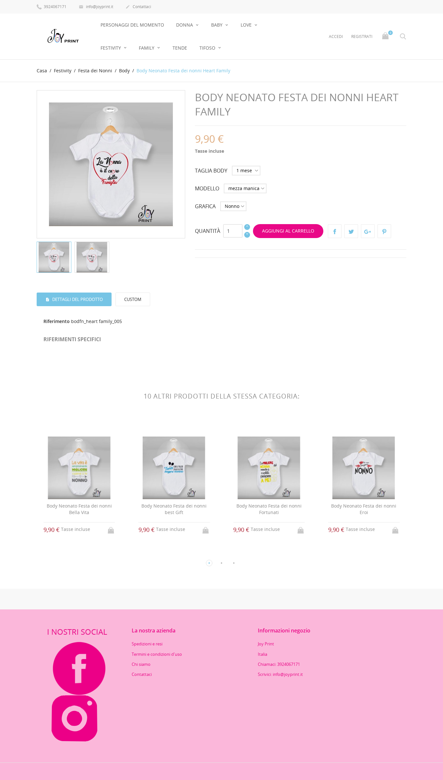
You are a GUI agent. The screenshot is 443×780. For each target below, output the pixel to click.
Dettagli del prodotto (77, 299)
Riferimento (56, 321)
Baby (217, 25)
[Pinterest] (384, 231)
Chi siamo (141, 664)
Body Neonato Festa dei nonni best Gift (174, 509)
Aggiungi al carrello (288, 231)
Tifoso (208, 48)
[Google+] (368, 231)
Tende (180, 48)
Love (247, 25)
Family (147, 48)
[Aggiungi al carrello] (111, 528)
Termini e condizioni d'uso (157, 654)
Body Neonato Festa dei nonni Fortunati (269, 509)
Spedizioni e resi (147, 644)
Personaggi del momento (132, 25)
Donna (185, 25)
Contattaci (138, 6)
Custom (132, 299)
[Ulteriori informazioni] (85, 552)
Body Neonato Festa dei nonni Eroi (363, 509)
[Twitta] (351, 231)
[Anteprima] (73, 552)
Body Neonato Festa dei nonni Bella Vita (79, 509)
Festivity (111, 48)
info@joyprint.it (96, 6)
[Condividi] (334, 231)
